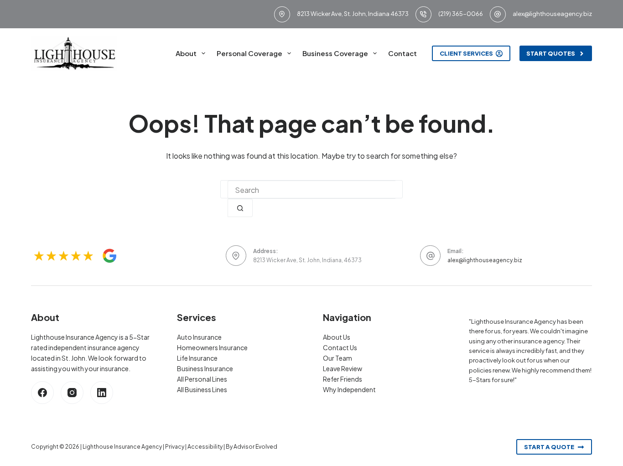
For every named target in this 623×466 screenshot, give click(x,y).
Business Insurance (205, 368)
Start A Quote (549, 446)
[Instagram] (72, 392)
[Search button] (240, 208)
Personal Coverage (249, 53)
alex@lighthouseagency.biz (552, 13)
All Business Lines (202, 389)
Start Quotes (550, 53)
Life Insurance (197, 358)
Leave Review (342, 368)
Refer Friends (342, 379)
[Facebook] (42, 392)
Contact (402, 53)
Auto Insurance (199, 337)
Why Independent (349, 389)
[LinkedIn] (101, 392)
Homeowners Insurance (212, 347)
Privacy (174, 446)
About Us (336, 337)
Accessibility (205, 446)
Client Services (466, 53)
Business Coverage (335, 53)
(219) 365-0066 (460, 13)
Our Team (337, 358)
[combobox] (311, 190)
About (186, 53)
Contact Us (340, 347)
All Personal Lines (202, 379)
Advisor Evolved (255, 446)
